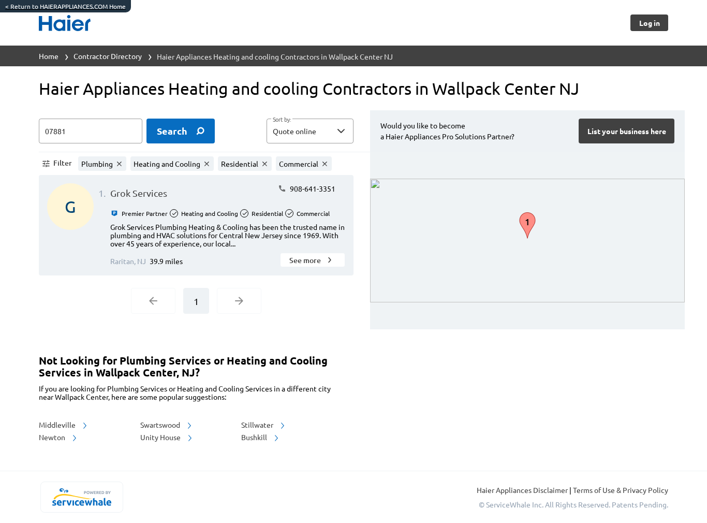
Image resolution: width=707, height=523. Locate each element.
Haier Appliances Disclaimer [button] (523, 490)
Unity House (161, 437)
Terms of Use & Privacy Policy (620, 490)
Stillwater (258, 424)
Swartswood (161, 424)
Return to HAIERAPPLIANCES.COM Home (65, 6)
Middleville (58, 424)
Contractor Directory (107, 56)
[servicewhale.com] (81, 497)
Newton (53, 437)
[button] (310, 131)
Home (48, 56)
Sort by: (282, 119)
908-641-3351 (311, 188)
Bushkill (255, 437)
